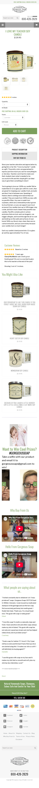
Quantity (5, 101)
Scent (4, 114)
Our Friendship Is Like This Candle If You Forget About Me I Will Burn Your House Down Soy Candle (19, 304)
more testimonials (10, 669)
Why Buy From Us (9, 736)
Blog (33, 733)
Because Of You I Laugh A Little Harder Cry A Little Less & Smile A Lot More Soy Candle (19, 404)
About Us (12, 733)
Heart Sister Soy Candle (19, 338)
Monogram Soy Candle (19, 370)
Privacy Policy (30, 736)
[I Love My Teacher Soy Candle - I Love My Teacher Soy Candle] (19, 61)
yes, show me (19, 697)
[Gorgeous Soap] (19, 9)
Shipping (19, 733)
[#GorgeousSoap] (19, 435)
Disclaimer (19, 739)
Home (5, 733)
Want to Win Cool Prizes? (19, 449)
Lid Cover (5, 122)
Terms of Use (20, 736)
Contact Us (26, 733)
